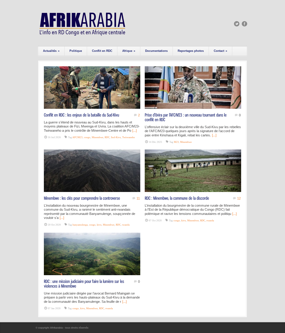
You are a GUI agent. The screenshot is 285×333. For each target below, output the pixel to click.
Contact (220, 50)
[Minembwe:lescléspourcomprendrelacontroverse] (82, 198)
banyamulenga (80, 224)
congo (87, 137)
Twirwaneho (128, 137)
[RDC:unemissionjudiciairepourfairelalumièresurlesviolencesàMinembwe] (84, 283)
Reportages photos (191, 50)
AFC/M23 (77, 137)
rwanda (126, 224)
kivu (99, 224)
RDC (107, 137)
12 (239, 198)
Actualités (51, 50)
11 (138, 198)
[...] (134, 130)
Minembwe (97, 137)
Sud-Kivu (116, 137)
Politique (75, 50)
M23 (176, 142)
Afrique (128, 50)
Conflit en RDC (102, 50)
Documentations (156, 50)
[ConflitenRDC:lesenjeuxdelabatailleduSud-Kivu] (81, 114)
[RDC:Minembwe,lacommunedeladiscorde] (177, 198)
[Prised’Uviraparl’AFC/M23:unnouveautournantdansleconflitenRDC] (186, 117)
